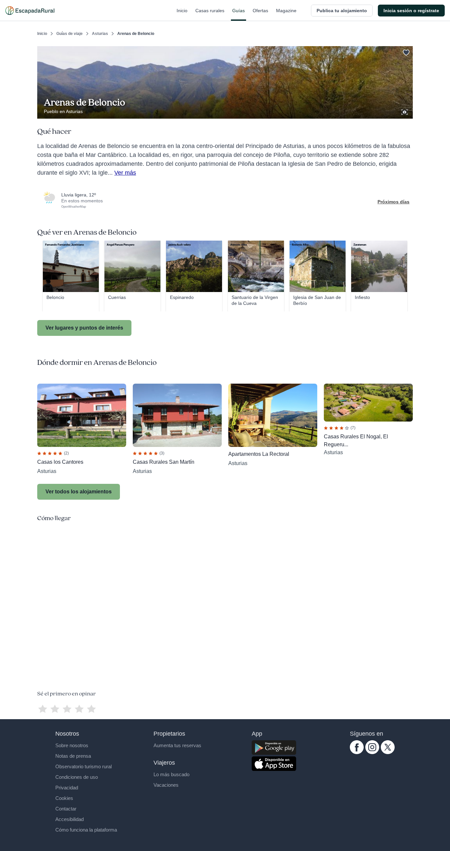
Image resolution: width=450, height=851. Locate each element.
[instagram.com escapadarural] (372, 752)
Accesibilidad (69, 819)
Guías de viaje (69, 33)
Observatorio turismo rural (83, 766)
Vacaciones (166, 785)
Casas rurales (209, 10)
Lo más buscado (171, 774)
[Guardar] (405, 51)
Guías (238, 10)
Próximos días (393, 201)
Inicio (182, 10)
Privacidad (66, 787)
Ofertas (260, 10)
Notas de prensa (73, 756)
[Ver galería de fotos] (405, 111)
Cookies (64, 798)
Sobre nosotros (71, 745)
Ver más (125, 172)
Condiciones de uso (76, 777)
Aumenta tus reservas (177, 745)
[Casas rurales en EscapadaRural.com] (29, 10)
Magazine (286, 10)
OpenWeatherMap (73, 206)
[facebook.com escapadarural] (357, 752)
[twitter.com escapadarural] (388, 752)
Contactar (65, 808)
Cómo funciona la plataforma (86, 830)
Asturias (100, 33)
